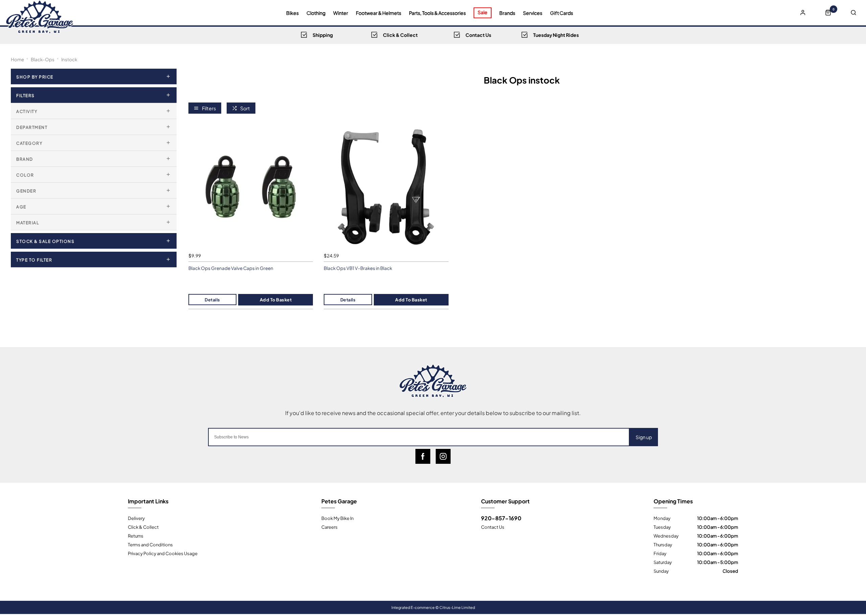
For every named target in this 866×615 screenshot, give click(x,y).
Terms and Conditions (150, 544)
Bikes (292, 12)
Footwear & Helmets (378, 12)
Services (532, 12)
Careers (329, 526)
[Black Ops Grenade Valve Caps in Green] (250, 186)
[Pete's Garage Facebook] (422, 456)
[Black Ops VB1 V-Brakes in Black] (386, 186)
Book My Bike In (337, 518)
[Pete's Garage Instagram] (443, 456)
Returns (135, 535)
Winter (340, 12)
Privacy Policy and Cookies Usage (163, 553)
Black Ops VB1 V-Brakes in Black (358, 268)
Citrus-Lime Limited (457, 607)
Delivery (136, 518)
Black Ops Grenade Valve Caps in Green (230, 268)
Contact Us (492, 526)
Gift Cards (561, 12)
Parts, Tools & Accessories (437, 12)
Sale (482, 12)
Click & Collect (143, 526)
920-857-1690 (501, 518)
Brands (507, 12)
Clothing (315, 12)
